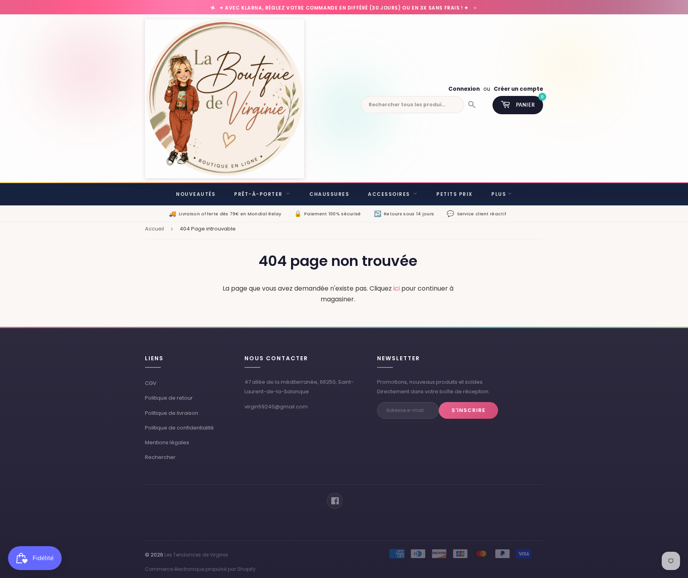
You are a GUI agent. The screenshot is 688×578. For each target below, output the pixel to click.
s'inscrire (468, 410)
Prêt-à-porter (259, 194)
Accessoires (390, 194)
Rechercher (160, 457)
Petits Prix (454, 194)
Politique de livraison (171, 413)
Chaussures (329, 194)
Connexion (464, 89)
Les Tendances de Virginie (196, 554)
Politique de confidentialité (179, 428)
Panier (529, 102)
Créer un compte (518, 89)
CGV (150, 383)
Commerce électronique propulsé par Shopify (200, 569)
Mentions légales (167, 442)
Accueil (154, 228)
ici (396, 288)
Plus (498, 194)
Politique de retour (169, 398)
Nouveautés (195, 194)
